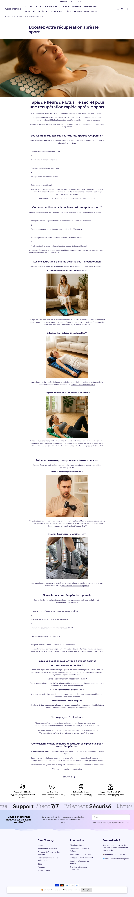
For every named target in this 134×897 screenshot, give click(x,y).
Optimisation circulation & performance (48, 859)
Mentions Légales (77, 845)
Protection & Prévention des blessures (49, 853)
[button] (46, 6)
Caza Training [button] (46, 840)
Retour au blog (68, 777)
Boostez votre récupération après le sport (30, 16)
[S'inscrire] (127, 817)
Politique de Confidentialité (80, 854)
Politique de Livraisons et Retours (79, 850)
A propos (41, 867)
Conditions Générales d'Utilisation (78, 868)
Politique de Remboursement (81, 858)
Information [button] (77, 840)
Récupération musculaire (47, 849)
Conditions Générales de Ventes (79, 862)
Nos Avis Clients (44, 870)
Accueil (7, 16)
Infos (13, 16)
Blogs (40, 863)
